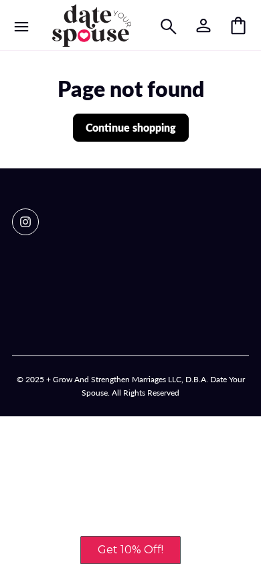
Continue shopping (131, 127)
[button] (130, 550)
